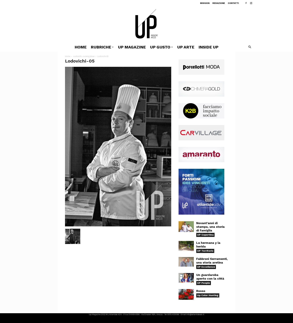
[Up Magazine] (146, 24)
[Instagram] (251, 3)
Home (81, 47)
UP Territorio (205, 250)
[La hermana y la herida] (186, 246)
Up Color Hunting (207, 295)
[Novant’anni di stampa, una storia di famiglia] (186, 226)
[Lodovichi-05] (118, 225)
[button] (249, 47)
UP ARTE (185, 47)
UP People (203, 282)
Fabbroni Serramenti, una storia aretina (212, 260)
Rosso (200, 291)
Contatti (233, 3)
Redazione (218, 3)
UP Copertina (205, 234)
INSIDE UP (208, 47)
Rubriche (101, 47)
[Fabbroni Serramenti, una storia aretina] (186, 262)
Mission (205, 3)
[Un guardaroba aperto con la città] (186, 278)
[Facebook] (246, 3)
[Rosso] (186, 294)
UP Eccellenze (206, 266)
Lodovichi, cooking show (83, 56)
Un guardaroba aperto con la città (210, 276)
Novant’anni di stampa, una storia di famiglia (210, 226)
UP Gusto (160, 47)
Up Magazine (132, 47)
